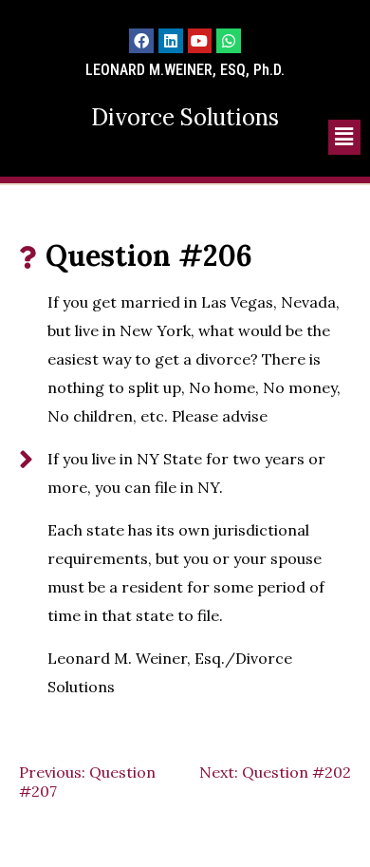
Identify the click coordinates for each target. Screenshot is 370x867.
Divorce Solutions (185, 117)
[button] (344, 137)
